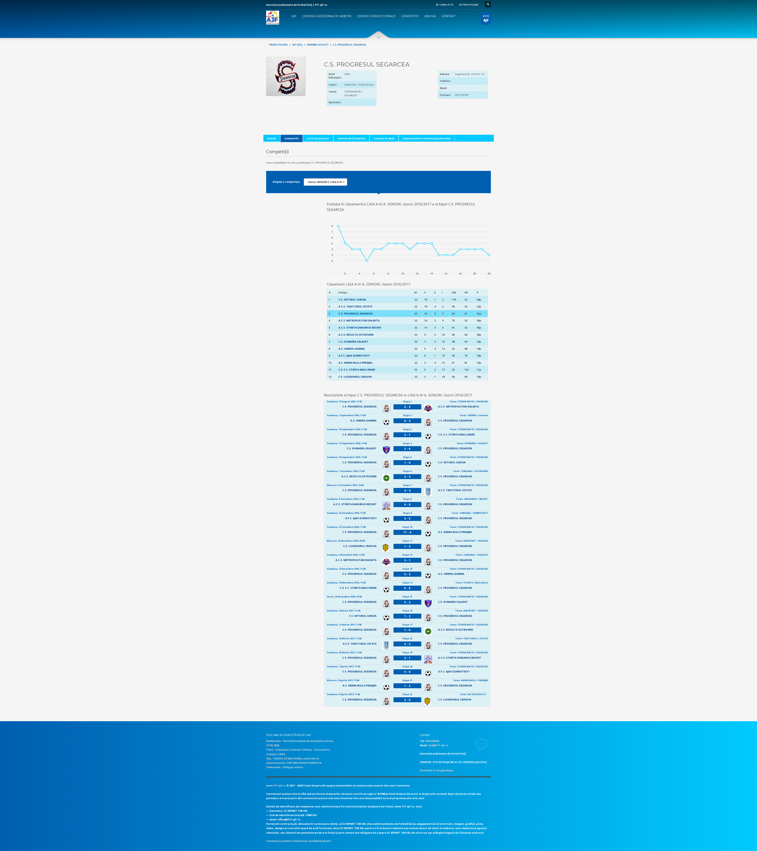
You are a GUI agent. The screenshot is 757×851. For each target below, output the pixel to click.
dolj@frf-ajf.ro (438, 745)
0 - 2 (407, 421)
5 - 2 (407, 574)
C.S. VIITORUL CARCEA (352, 299)
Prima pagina (278, 44)
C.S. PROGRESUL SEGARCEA (355, 313)
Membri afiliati (317, 44)
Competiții (410, 16)
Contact (448, 16)
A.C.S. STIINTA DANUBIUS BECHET (360, 327)
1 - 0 (407, 462)
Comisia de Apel (384, 138)
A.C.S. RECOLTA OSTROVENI (356, 334)
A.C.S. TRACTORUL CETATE (355, 306)
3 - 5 (407, 518)
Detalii (271, 138)
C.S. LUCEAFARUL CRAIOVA (355, 376)
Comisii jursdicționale (376, 16)
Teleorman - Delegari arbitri (284, 767)
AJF (293, 16)
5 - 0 (407, 672)
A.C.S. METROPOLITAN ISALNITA (358, 320)
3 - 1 (407, 435)
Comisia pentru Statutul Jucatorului (427, 138)
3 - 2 (407, 644)
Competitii (291, 138)
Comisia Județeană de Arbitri (326, 16)
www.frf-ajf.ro (276, 785)
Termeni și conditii (278, 841)
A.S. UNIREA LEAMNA (351, 348)
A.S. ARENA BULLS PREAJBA (355, 362)
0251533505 (432, 741)
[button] (325, 182)
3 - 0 (407, 700)
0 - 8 (407, 588)
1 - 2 (407, 546)
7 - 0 (407, 630)
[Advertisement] (407, 95)
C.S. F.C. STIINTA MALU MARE (356, 369)
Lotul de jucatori (318, 138)
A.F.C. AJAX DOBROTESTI (354, 355)
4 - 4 (407, 490)
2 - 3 (407, 407)
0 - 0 (407, 504)
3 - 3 (407, 476)
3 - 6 (407, 448)
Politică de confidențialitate (312, 841)
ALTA (486, 18)
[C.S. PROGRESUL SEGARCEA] (286, 76)
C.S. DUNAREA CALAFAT (353, 341)
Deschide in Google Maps (436, 770)
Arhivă (430, 16)
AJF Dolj (297, 44)
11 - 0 (407, 532)
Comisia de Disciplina (351, 138)
